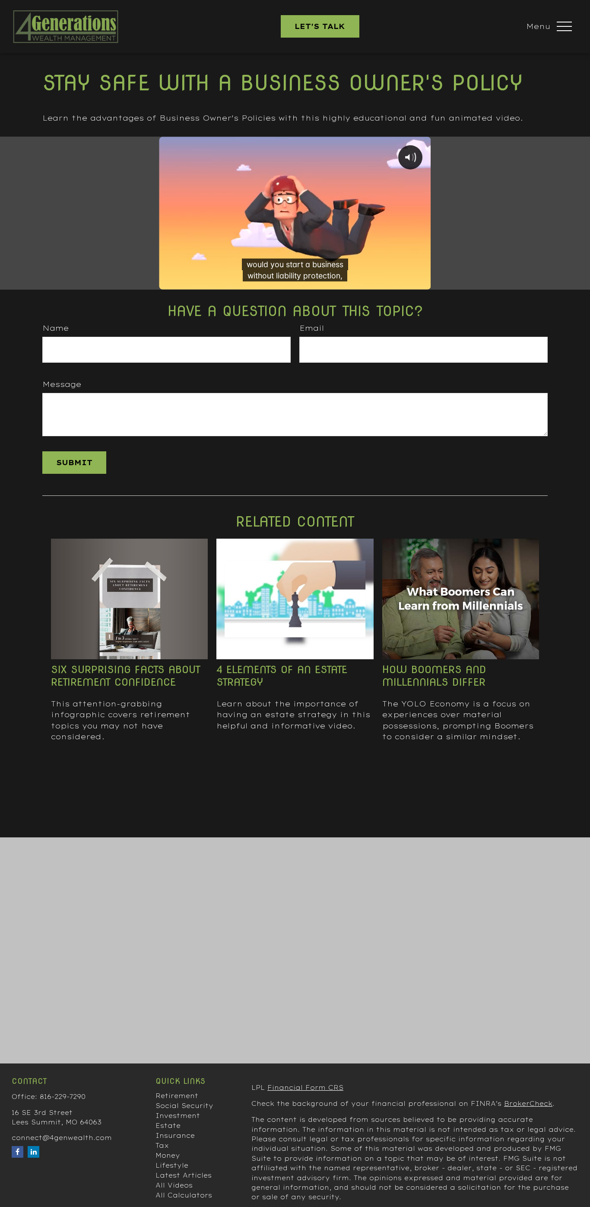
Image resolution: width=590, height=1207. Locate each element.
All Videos (174, 1185)
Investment (177, 1116)
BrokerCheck (528, 1104)
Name (55, 328)
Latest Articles (183, 1175)
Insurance (175, 1136)
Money (167, 1155)
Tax (162, 1146)
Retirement (176, 1096)
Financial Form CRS (305, 1088)
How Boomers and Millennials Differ (434, 675)
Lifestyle (171, 1165)
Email (311, 328)
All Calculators (183, 1195)
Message (61, 384)
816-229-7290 (63, 1097)
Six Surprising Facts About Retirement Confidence (125, 675)
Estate (168, 1126)
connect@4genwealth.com (62, 1138)
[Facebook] (17, 1152)
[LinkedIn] (33, 1152)
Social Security (184, 1106)
